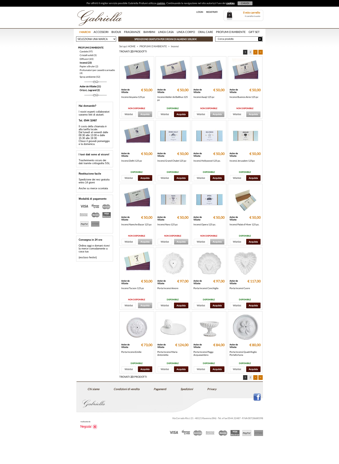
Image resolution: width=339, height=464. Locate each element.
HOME (132, 46)
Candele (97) (86, 51)
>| (260, 52)
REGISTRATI (212, 12)
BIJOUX (116, 32)
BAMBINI (149, 32)
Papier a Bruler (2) (89, 66)
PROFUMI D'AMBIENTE (231, 32)
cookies (161, 3)
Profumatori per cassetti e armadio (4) (97, 72)
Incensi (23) (86, 62)
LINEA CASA (166, 32)
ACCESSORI (101, 32)
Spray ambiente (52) (90, 76)
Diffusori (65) (87, 58)
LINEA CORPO (186, 32)
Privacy (211, 389)
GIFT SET (254, 32)
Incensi (175, 46)
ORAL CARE (205, 32)
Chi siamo (93, 389)
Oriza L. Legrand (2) (90, 90)
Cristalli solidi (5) (88, 55)
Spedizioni (186, 389)
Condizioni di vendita (126, 389)
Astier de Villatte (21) (90, 86)
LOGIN (199, 12)
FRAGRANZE (132, 32)
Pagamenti (160, 389)
